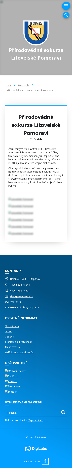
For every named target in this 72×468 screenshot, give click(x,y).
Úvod (9, 85)
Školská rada (12, 326)
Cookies (9, 336)
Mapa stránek (12, 347)
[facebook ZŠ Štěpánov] (45, 461)
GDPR (8, 331)
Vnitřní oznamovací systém (19, 352)
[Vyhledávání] (66, 15)
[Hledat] (63, 412)
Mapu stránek (35, 420)
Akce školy (23, 85)
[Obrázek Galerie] (36, 199)
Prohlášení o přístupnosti (18, 341)
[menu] (66, 5)
